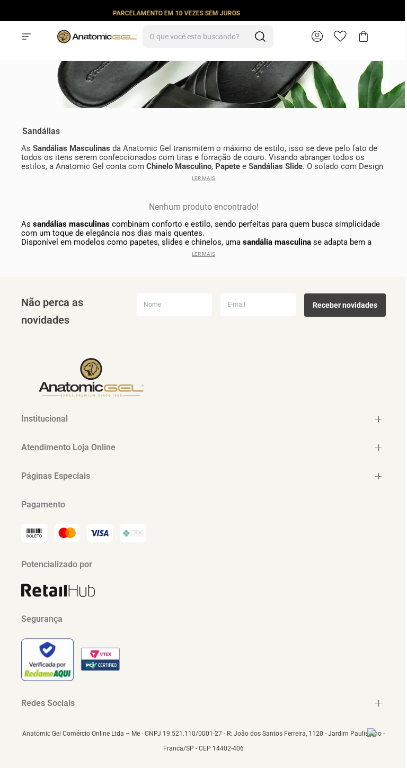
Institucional (44, 419)
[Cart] (363, 36)
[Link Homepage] (97, 36)
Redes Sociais (48, 703)
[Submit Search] (260, 36)
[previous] (11, 12)
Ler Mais (203, 178)
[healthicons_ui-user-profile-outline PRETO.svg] (317, 36)
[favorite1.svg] (345, 36)
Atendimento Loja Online (68, 447)
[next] (396, 12)
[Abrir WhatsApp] (380, 741)
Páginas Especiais (55, 476)
